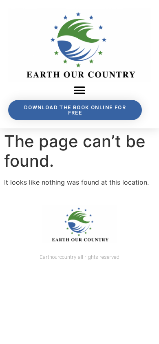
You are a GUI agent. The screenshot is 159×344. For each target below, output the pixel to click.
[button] (80, 91)
